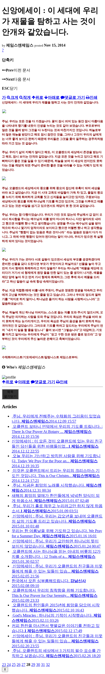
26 (19, 664)
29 (33, 664)
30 (38, 664)
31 (43, 664)
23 (4, 664)
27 (23, 664)
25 (14, 664)
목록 (10, 394)
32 (48, 664)
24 (9, 664)
